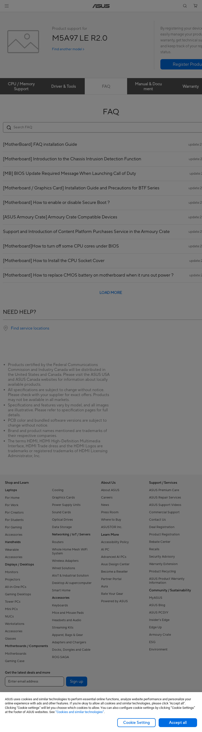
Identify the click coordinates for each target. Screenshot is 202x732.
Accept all (178, 722)
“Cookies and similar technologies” (79, 712)
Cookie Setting (136, 722)
